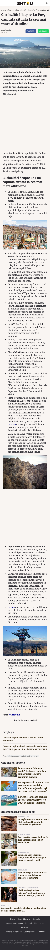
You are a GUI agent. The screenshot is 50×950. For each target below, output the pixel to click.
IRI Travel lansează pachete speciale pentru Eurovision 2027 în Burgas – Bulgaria (32, 799)
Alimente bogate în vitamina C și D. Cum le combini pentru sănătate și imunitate (33, 875)
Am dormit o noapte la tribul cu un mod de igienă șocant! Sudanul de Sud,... (23, 909)
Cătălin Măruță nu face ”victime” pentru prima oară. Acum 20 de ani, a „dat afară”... (32, 893)
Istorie (12, 919)
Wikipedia (14, 714)
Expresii (28, 923)
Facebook (31, 31)
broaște (12, 424)
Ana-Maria (6, 30)
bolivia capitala (13, 756)
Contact (41, 931)
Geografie (36, 919)
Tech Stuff (25, 927)
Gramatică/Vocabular (14, 923)
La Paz (11, 606)
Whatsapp (43, 31)
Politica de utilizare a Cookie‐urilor (20, 931)
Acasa (3, 10)
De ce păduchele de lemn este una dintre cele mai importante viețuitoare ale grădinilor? (33, 822)
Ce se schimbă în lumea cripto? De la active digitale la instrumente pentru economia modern (32, 772)
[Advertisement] (25, 124)
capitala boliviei (26, 756)
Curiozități (12, 10)
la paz (36, 756)
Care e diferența (24, 919)
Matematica (39, 923)
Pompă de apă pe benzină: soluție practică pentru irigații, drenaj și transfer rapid (32, 858)
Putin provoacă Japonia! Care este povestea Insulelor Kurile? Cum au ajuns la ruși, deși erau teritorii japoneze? (33, 787)
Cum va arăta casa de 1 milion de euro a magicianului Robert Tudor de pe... (33, 840)
